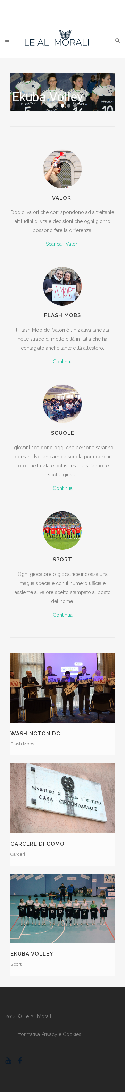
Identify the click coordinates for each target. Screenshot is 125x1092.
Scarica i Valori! (63, 244)
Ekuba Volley (31, 954)
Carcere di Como (37, 844)
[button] (50, 106)
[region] (62, 92)
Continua (63, 361)
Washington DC (35, 733)
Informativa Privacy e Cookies (48, 1034)
